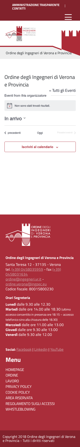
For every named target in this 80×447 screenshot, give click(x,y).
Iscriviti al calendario (37, 146)
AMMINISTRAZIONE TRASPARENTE (36, 5)
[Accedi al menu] (68, 17)
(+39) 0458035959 (27, 269)
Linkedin (41, 349)
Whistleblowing (20, 409)
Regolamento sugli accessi (30, 404)
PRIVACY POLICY (19, 386)
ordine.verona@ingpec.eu (26, 284)
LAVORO (12, 381)
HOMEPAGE (15, 370)
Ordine (12, 375)
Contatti (19, 8)
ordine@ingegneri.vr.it (23, 279)
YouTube (57, 349)
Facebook (24, 349)
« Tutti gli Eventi (62, 90)
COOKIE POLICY (18, 392)
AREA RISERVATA (19, 398)
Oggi (40, 132)
